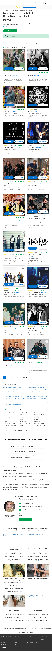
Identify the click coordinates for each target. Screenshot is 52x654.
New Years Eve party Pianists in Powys (12, 387)
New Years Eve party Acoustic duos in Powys (37, 396)
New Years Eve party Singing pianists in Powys (37, 389)
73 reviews (12, 181)
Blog (15, 644)
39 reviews (6, 290)
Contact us (3, 644)
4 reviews (12, 73)
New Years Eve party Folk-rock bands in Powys (13, 398)
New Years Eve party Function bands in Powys (13, 394)
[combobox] (14, 41)
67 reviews (36, 216)
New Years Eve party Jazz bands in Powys (12, 396)
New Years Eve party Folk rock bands (18, 10)
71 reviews (12, 218)
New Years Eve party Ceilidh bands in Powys (37, 394)
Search (38, 3)
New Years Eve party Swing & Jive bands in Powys (36, 399)
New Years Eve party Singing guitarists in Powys (14, 392)
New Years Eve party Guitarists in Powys (36, 387)
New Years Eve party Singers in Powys (11, 389)
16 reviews (36, 109)
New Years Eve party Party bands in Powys (12, 404)
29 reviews (12, 363)
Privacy (3, 642)
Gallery (15, 642)
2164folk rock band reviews (29, 7)
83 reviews (36, 181)
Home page (5, 10)
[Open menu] (4, 3)
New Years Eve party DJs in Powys (34, 392)
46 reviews (36, 290)
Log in (45, 3)
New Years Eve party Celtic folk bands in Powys (37, 402)
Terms (2, 640)
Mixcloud (48, 647)
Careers (28, 640)
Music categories (18, 640)
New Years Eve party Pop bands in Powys (12, 402)
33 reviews (36, 252)
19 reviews (36, 326)
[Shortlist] (42, 3)
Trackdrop (42, 647)
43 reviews (12, 326)
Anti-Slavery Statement (32, 642)
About (28, 639)
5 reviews (12, 145)
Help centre (3, 639)
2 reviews (35, 73)
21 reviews (30, 362)
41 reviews (12, 254)
